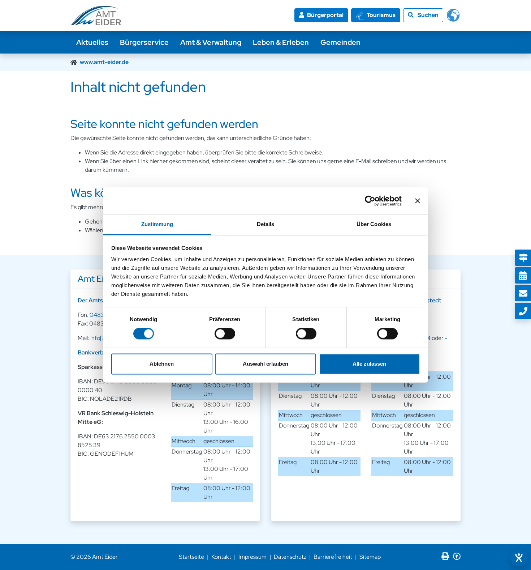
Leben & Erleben (281, 42)
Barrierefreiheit (333, 557)
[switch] (225, 334)
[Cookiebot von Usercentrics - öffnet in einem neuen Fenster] (370, 200)
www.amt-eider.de (104, 62)
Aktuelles (92, 42)
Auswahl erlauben (265, 364)
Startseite (191, 557)
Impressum (252, 557)
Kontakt (221, 557)
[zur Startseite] (95, 15)
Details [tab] (266, 224)
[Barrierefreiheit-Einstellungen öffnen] (518, 557)
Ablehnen (162, 364)
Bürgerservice (144, 42)
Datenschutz (290, 557)
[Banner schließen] (417, 200)
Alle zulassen (369, 364)
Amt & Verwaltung (210, 42)
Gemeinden (340, 42)
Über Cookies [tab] (374, 224)
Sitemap (370, 557)
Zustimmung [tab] (157, 224)
